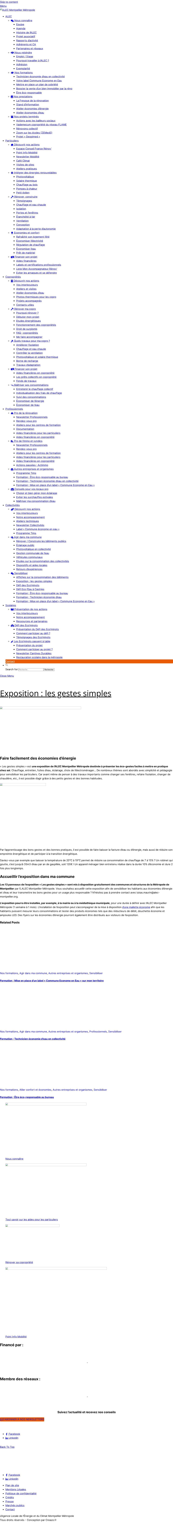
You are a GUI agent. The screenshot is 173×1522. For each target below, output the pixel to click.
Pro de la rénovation (25, 412)
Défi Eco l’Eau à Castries (30, 589)
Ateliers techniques (27, 521)
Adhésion (21, 64)
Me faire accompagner (29, 336)
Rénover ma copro (25, 308)
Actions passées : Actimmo (32, 465)
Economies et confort (26, 232)
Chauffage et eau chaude (31, 204)
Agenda (20, 28)
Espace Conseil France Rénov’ (33, 148)
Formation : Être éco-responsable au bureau (42, 477)
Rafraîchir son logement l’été (32, 236)
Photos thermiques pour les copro (36, 296)
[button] (6, 665)
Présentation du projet (29, 645)
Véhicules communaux (29, 557)
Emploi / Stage (24, 56)
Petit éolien (22, 192)
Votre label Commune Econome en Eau (39, 80)
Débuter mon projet (27, 316)
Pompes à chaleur (26, 188)
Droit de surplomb (26, 328)
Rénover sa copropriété (19, 1262)
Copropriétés (13, 276)
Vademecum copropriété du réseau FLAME (41, 124)
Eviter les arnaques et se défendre (36, 272)
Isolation (21, 208)
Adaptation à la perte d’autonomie (36, 228)
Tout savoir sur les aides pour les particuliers (31, 1219)
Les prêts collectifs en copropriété (36, 376)
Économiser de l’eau (27, 404)
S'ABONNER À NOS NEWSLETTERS (23, 1419)
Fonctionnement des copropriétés (36, 324)
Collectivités (12, 505)
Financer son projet (25, 256)
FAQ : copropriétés (27, 332)
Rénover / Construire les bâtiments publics (41, 541)
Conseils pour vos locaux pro (31, 489)
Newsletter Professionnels (32, 417)
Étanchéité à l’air (25, 216)
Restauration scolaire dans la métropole (39, 657)
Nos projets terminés (26, 116)
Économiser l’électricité (29, 240)
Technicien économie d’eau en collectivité (40, 76)
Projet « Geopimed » (28, 136)
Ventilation (22, 220)
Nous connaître (23, 20)
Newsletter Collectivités (30, 525)
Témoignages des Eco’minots (33, 637)
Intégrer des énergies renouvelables (35, 172)
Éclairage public (25, 545)
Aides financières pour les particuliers (38, 432)
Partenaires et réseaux (29, 48)
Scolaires (10, 605)
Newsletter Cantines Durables (33, 653)
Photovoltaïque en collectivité (33, 549)
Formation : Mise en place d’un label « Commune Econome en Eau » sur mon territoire (52, 980)
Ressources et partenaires (31, 621)
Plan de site (12, 1485)
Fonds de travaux (26, 380)
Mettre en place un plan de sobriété (37, 84)
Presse (9, 1501)
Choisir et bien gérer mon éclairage (36, 493)
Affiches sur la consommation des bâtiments (42, 577)
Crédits (9, 1497)
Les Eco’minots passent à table (31, 641)
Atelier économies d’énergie (32, 108)
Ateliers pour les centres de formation (38, 425)
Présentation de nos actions (30, 609)
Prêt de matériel (25, 252)
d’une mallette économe (136, 907)
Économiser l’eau (26, 248)
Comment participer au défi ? (33, 633)
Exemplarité (23, 68)
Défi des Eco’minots (27, 585)
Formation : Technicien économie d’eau (39, 597)
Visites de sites (25, 164)
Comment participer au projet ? (34, 649)
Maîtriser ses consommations (31, 384)
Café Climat (23, 160)
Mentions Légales (15, 1489)
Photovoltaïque (25, 176)
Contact (10, 661)
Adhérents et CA (26, 44)
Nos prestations (22, 96)
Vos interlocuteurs (27, 284)
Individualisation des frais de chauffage (39, 392)
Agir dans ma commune (27, 537)
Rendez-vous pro (26, 420)
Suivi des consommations (31, 396)
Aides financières (26, 260)
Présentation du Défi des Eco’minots (37, 629)
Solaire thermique (26, 180)
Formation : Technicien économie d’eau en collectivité (47, 481)
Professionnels (14, 408)
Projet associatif (25, 36)
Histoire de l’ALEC (26, 32)
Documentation (25, 428)
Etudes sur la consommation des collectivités (42, 561)
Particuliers (12, 140)
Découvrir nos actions (26, 144)
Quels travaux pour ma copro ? (31, 340)
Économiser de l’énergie (30, 400)
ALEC (8, 16)
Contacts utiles (25, 304)
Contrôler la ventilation (29, 352)
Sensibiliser (21, 573)
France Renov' (10, 1401)
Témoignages (24, 200)
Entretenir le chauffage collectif (34, 389)
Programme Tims (26, 473)
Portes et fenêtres (27, 212)
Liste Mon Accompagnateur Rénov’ (36, 268)
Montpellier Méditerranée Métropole (26, 1367)
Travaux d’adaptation (28, 364)
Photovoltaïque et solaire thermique (37, 356)
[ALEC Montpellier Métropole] (17, 9)
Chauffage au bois (27, 184)
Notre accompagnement (30, 517)
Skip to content (9, 1)
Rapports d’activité (27, 40)
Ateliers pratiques (26, 168)
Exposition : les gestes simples (34, 581)
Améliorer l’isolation (27, 344)
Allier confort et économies (35, 1089)
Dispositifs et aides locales (31, 565)
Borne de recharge (27, 360)
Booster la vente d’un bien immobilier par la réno (44, 88)
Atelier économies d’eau (30, 112)
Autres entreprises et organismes (33, 468)
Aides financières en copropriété (35, 372)
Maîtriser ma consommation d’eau (35, 501)
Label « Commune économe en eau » (37, 529)
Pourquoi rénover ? (27, 312)
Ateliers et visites (26, 288)
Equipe (20, 24)
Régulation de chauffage (30, 244)
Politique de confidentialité (20, 1493)
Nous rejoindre (23, 52)
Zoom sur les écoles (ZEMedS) (34, 132)
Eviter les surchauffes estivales (34, 497)
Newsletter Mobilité (27, 156)
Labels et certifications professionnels (38, 264)
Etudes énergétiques (28, 320)
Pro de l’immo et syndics (27, 440)
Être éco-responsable (29, 92)
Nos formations (23, 72)
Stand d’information (27, 104)
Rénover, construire (25, 196)
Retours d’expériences (29, 569)
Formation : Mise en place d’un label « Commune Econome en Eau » (55, 485)
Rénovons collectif (27, 128)
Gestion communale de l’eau (32, 553)
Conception (23, 224)
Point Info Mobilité (26, 152)
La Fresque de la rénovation (32, 100)
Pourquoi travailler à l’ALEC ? (32, 60)
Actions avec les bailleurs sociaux (35, 120)
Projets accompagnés (29, 300)
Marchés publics (14, 1505)
